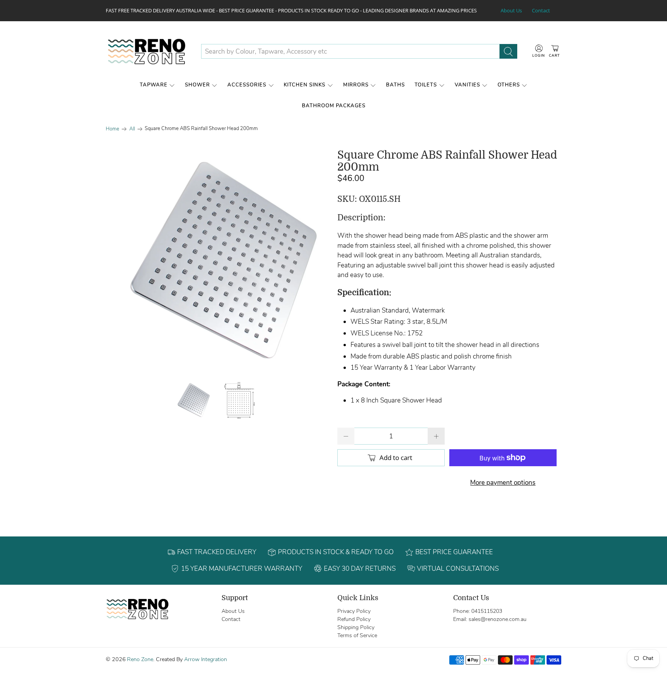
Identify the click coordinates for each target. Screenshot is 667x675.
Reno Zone (140, 659)
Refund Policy (354, 619)
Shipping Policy (355, 627)
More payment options (502, 482)
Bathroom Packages (334, 105)
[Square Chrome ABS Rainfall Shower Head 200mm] (218, 261)
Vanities (467, 84)
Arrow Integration (205, 659)
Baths (395, 84)
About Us (511, 10)
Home (112, 129)
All (132, 129)
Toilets (426, 84)
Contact (541, 10)
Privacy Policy (354, 611)
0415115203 (486, 611)
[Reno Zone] (147, 51)
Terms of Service (357, 635)
